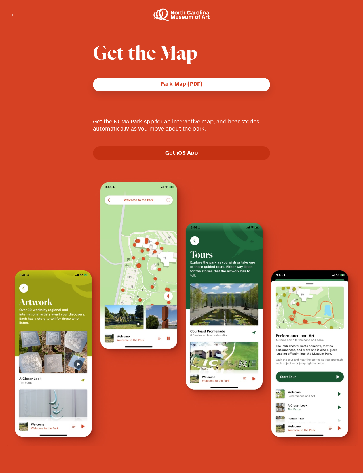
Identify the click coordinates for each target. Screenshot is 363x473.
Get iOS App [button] (181, 153)
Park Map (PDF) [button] (182, 84)
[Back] (13, 15)
